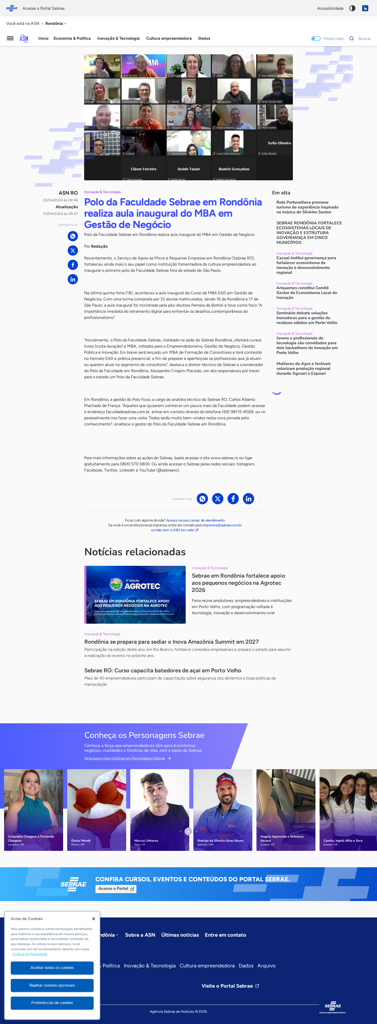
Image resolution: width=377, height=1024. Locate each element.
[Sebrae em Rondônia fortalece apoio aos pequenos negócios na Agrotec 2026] (135, 595)
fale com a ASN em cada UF (177, 530)
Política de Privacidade (30, 954)
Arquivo (266, 966)
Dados (246, 966)
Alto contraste (352, 8)
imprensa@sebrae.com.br (222, 525)
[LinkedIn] (73, 279)
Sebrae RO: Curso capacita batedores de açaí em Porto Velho (162, 670)
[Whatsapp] (73, 236)
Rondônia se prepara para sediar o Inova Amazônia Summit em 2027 (171, 641)
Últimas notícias (180, 935)
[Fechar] (93, 918)
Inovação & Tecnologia (150, 966)
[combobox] (56, 23)
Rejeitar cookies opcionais (52, 985)
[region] (52, 965)
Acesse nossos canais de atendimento (195, 520)
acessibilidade (330, 8)
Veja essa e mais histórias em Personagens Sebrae (124, 758)
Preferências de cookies (52, 1003)
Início (43, 38)
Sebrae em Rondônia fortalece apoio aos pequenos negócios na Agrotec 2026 (238, 582)
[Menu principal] (10, 38)
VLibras (365, 8)
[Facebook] (73, 265)
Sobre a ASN (140, 935)
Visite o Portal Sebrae (227, 986)
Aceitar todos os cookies (52, 968)
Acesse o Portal (113, 888)
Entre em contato (225, 935)
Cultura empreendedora (207, 966)
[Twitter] (73, 250)
